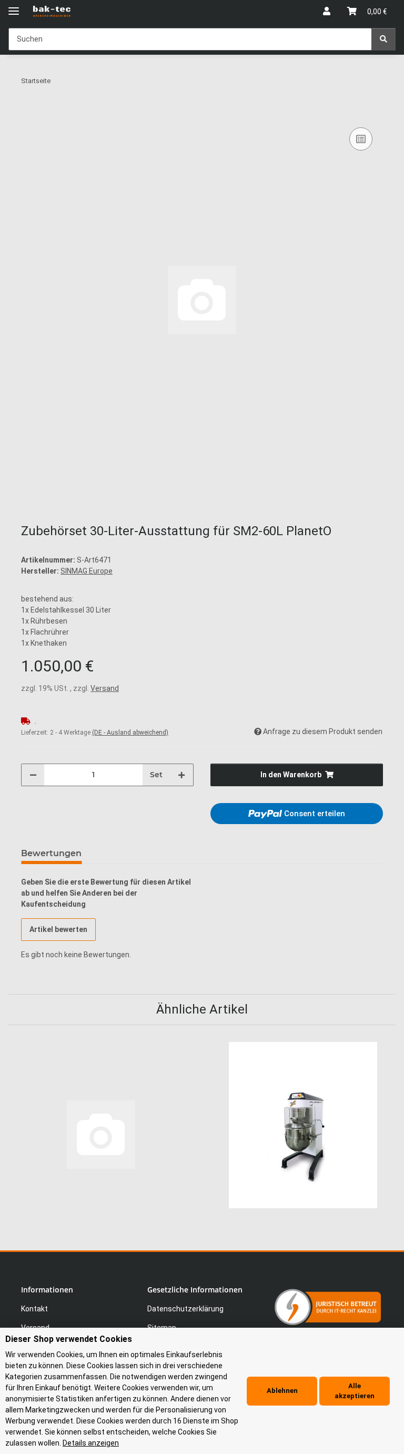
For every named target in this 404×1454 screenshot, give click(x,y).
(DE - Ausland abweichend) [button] (130, 732)
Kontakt (34, 1309)
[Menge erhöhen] (181, 775)
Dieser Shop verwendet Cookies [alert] (68, 1339)
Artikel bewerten (58, 929)
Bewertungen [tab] (51, 853)
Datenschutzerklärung (185, 1309)
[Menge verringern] (33, 775)
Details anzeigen (91, 1443)
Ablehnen (282, 1391)
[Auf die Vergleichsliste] (360, 139)
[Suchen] (383, 39)
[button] (327, 11)
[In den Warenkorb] (29, 113)
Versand (104, 688)
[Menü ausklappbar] (13, 6)
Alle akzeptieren (355, 1391)
